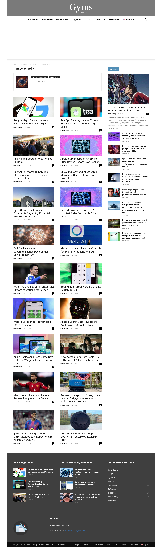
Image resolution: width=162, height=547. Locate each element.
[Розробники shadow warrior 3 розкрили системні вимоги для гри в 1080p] (114, 149)
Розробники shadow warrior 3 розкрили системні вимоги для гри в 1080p (134, 148)
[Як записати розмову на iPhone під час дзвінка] (66, 485)
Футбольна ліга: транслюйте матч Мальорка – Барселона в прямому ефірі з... (32, 436)
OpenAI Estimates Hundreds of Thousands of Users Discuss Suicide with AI (31, 175)
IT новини (47, 19)
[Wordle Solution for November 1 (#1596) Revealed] (33, 308)
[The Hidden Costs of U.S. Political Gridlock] (33, 145)
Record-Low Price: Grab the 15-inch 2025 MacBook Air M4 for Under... (78, 213)
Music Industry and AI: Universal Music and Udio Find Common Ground (79, 175)
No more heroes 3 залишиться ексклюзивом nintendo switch (126, 109)
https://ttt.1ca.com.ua (38, 81)
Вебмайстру (62, 19)
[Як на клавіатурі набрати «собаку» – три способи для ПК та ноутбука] (66, 472)
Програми (33, 19)
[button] (146, 20)
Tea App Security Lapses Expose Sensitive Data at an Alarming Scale (79, 123)
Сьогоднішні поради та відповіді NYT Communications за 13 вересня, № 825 (135, 135)
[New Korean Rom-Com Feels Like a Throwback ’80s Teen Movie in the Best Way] (81, 344)
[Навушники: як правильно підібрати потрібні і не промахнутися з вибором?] (114, 236)
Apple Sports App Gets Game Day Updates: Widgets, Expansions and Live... (33, 360)
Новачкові (114, 19)
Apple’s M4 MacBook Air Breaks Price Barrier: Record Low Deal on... (80, 160)
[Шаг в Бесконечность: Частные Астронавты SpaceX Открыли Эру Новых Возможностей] (114, 177)
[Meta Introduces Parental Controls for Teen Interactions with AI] (81, 235)
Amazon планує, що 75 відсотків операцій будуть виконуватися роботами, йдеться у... (80, 398)
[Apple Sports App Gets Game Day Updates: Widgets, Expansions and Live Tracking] (33, 344)
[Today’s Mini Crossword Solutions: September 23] (81, 273)
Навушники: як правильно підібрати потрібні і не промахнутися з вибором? (133, 235)
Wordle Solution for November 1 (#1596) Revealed (32, 323)
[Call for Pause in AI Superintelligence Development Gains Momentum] (33, 235)
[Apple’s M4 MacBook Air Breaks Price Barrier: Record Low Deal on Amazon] (81, 145)
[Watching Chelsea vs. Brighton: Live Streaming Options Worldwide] (33, 273)
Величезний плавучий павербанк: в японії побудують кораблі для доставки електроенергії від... (133, 207)
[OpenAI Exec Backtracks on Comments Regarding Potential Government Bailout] (33, 197)
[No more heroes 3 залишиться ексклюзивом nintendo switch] (128, 89)
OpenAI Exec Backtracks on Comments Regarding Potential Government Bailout (31, 213)
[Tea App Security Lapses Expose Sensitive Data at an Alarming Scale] (81, 107)
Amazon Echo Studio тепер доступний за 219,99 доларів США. (78, 436)
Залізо (87, 19)
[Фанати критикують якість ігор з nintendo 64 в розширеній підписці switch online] (114, 192)
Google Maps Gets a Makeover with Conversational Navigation (31, 122)
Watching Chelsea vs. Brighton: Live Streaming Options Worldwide (33, 288)
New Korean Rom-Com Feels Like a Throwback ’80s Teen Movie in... (80, 358)
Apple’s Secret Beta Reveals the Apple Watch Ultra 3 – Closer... (79, 323)
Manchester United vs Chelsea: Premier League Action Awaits (31, 397)
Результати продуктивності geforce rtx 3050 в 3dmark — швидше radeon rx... (134, 222)
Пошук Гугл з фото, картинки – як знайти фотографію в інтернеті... (87, 496)
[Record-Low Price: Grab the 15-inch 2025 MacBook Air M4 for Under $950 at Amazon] (81, 197)
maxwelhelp (17, 127)
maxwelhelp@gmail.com (75, 530)
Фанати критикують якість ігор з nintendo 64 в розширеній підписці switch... (134, 192)
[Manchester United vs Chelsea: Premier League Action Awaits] (33, 382)
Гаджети (76, 19)
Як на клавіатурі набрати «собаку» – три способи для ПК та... (87, 472)
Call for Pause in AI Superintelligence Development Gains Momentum (31, 251)
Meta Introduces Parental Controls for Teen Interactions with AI (80, 250)
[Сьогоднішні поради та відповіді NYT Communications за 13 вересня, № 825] (114, 136)
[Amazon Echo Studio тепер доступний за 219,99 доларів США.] (81, 420)
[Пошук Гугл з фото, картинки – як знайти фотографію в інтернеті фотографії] (66, 497)
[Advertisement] (81, 41)
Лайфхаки (100, 19)
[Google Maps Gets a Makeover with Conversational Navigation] (33, 107)
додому (16, 64)
